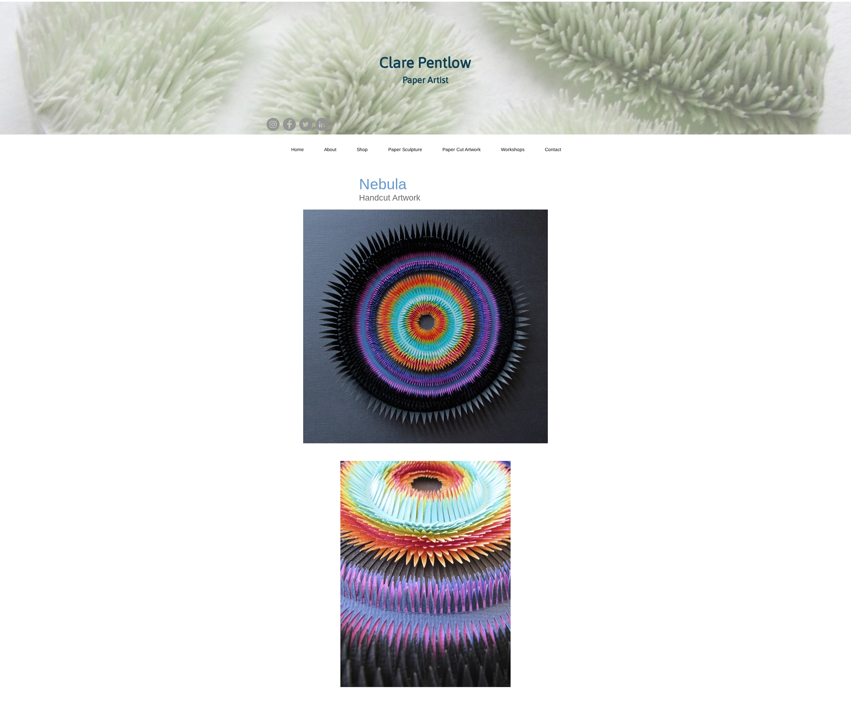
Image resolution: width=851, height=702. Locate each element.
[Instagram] (273, 124)
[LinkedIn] (321, 124)
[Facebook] (289, 124)
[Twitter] (305, 124)
